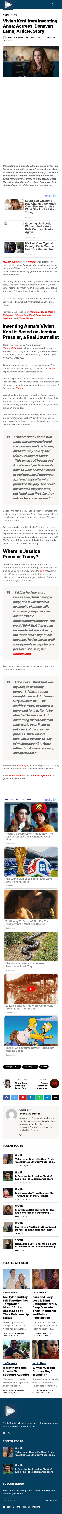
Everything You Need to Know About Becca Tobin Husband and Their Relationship (35, 1230)
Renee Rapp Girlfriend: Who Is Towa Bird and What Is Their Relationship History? (35, 1246)
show (42, 570)
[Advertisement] (31, 100)
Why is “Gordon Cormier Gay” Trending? (43, 1371)
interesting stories (41, 775)
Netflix (31, 261)
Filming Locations (12, 1067)
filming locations (38, 311)
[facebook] (4, 1433)
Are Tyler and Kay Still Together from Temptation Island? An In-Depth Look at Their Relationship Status (16, 1307)
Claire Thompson (15, 1333)
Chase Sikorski (26, 318)
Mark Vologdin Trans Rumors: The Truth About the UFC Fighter (34, 1194)
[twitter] (9, 1433)
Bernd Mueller (43, 1333)
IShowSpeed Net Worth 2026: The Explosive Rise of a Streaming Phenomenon (34, 1213)
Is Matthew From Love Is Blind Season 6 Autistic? (16, 1371)
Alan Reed (29, 315)
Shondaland (22, 654)
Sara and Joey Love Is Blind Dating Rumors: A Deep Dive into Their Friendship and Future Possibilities (44, 1307)
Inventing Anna (30, 1067)
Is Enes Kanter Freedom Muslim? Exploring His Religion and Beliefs (34, 1177)
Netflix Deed (14, 775)
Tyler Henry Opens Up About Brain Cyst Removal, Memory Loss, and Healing (34, 1162)
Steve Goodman (16, 37)
